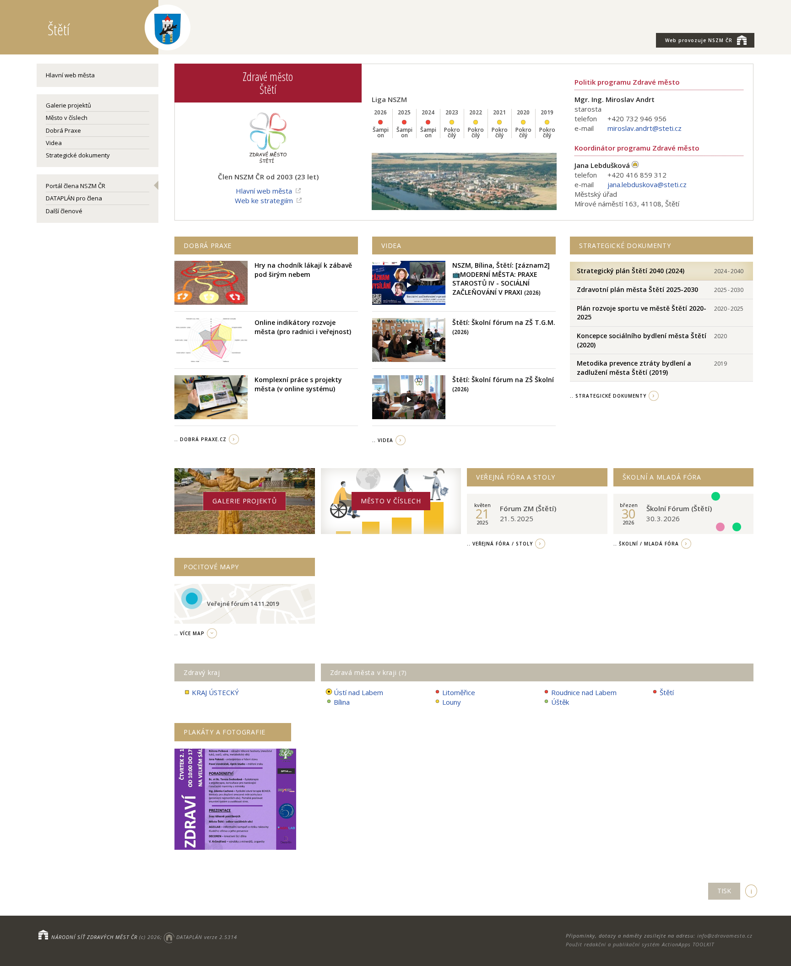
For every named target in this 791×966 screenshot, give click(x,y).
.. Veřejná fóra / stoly (500, 543)
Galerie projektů (68, 105)
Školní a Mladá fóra (662, 477)
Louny (451, 702)
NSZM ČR (698, 40)
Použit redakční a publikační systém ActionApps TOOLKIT (640, 944)
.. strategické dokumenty (608, 396)
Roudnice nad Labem (584, 692)
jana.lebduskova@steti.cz (647, 184)
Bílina (342, 702)
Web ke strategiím (264, 200)
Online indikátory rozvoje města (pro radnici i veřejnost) (303, 327)
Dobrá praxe (208, 245)
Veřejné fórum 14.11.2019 (243, 603)
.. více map (189, 633)
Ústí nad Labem (358, 692)
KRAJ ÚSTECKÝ (215, 692)
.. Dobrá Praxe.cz (200, 439)
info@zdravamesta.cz (725, 935)
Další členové (64, 211)
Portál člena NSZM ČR (75, 186)
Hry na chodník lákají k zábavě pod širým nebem (303, 270)
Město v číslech (66, 117)
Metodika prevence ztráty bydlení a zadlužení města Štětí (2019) (634, 368)
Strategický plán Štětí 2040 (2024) (630, 270)
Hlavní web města (70, 75)
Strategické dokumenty (78, 155)
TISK (724, 890)
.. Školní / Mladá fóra (646, 543)
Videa (54, 143)
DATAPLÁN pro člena (74, 198)
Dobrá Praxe (63, 130)
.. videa (382, 440)
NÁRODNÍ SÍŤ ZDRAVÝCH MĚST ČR (94, 937)
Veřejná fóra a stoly (515, 477)
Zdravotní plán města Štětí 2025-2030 (637, 289)
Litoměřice (458, 692)
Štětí (667, 692)
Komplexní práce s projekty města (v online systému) (298, 384)
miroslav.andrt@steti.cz (644, 128)
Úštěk (560, 702)
